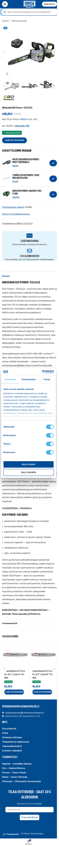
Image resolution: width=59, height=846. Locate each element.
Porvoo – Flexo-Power (14, 772)
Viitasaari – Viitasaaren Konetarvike (21, 781)
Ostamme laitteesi (12, 737)
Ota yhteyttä (9, 728)
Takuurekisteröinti (12, 746)
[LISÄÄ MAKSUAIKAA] (29, 235)
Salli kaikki (28, 464)
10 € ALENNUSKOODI (29, 256)
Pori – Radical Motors (13, 768)
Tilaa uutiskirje (29, 817)
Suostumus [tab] (10, 379)
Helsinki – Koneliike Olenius (17, 763)
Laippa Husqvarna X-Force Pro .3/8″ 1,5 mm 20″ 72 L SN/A (42, 674)
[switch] (50, 435)
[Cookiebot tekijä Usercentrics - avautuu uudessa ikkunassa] (42, 372)
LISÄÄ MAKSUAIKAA (30, 241)
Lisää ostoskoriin (14, 140)
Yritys (5, 733)
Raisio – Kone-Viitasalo (14, 777)
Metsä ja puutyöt (19, 21)
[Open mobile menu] (5, 4)
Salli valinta (28, 472)
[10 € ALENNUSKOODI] (29, 250)
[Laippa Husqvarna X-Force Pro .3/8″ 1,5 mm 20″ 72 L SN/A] (43, 654)
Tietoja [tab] (46, 379)
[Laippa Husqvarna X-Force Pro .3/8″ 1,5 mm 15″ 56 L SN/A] (15, 654)
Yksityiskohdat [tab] (28, 379)
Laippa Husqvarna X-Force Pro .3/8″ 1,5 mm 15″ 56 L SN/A (14, 674)
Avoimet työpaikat (12, 750)
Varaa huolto (49, 4)
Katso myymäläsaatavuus (16, 214)
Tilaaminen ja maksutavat (15, 741)
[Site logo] (29, 3)
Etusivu (5, 21)
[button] (5, 52)
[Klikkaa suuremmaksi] (7, 73)
